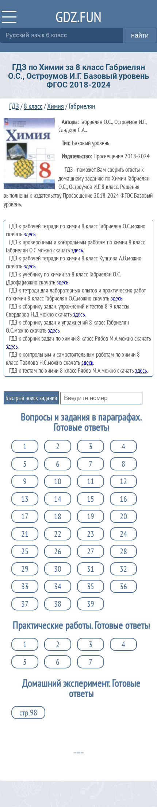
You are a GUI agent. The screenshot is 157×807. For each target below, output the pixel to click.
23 (90, 534)
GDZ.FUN (78, 16)
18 (57, 516)
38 (57, 604)
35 (90, 586)
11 (90, 481)
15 (90, 499)
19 (90, 516)
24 (123, 534)
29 (24, 569)
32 (123, 569)
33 (24, 586)
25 (24, 551)
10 (57, 481)
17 (24, 516)
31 (90, 569)
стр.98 (28, 712)
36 (123, 586)
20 (123, 516)
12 (123, 481)
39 (90, 604)
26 (57, 551)
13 (24, 499)
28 (123, 551)
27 (90, 551)
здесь (29, 234)
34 (57, 586)
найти (140, 35)
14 (57, 499)
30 (57, 569)
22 (57, 534)
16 (123, 499)
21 (24, 534)
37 (24, 604)
